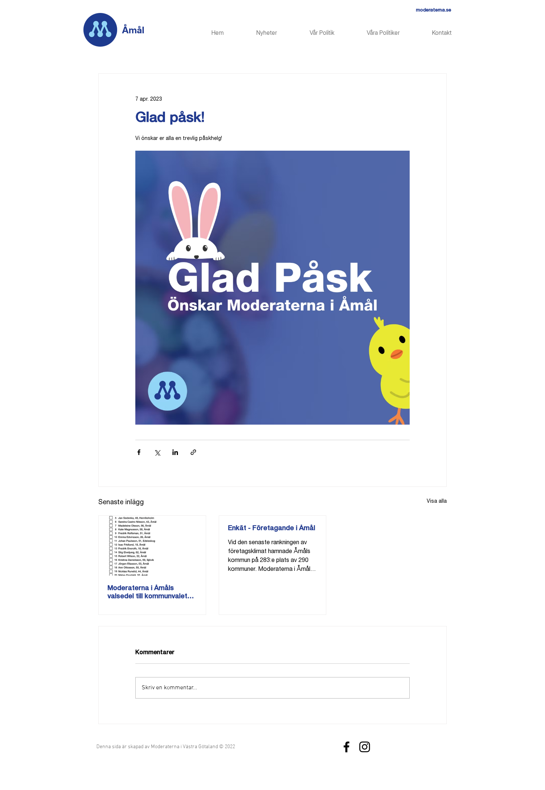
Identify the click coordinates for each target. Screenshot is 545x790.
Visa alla (437, 501)
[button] (372, 32)
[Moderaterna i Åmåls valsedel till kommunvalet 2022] (152, 546)
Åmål (133, 30)
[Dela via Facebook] (138, 452)
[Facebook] (346, 747)
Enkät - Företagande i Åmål (271, 528)
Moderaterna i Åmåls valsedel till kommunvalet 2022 (147, 593)
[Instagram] (364, 747)
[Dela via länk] (193, 452)
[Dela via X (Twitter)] (157, 452)
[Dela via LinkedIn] (175, 452)
